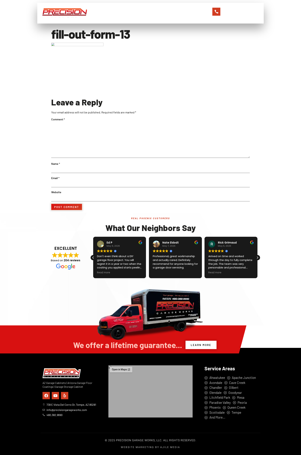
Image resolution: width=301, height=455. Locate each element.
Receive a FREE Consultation (238, 8)
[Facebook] (46, 395)
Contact (182, 13)
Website (56, 192)
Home (112, 13)
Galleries (164, 13)
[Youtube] (55, 395)
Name (55, 163)
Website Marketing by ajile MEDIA (150, 447)
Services (147, 13)
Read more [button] (103, 272)
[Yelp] (64, 395)
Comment (58, 119)
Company (129, 13)
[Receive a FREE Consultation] (216, 12)
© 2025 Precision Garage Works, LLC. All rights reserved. (150, 440)
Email (55, 178)
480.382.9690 (236, 13)
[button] (257, 257)
